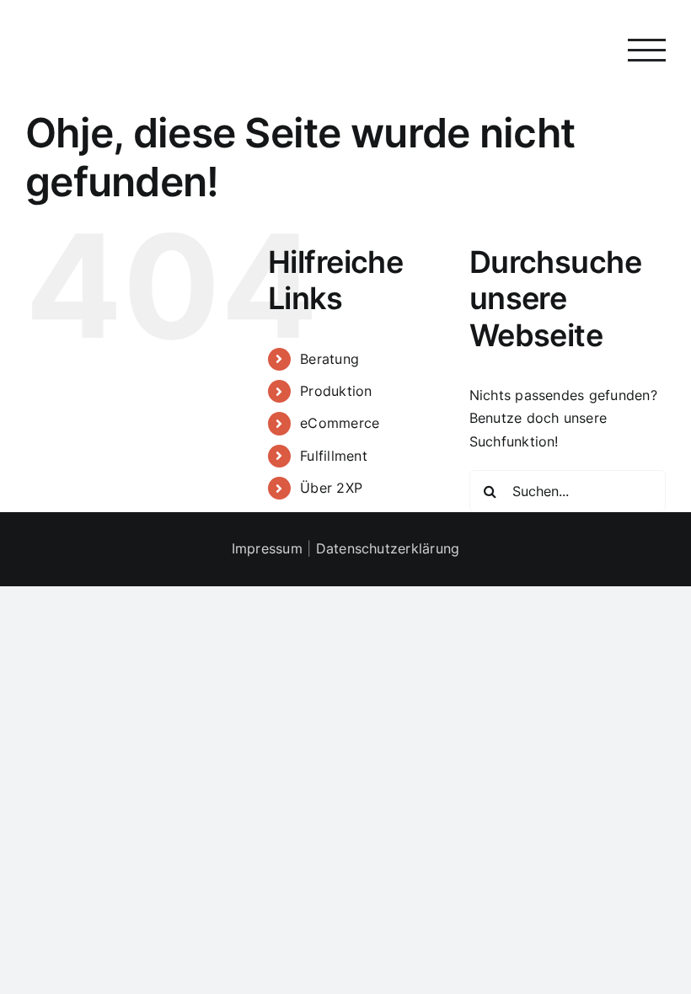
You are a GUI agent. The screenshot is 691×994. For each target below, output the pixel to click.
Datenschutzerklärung (388, 548)
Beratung (329, 358)
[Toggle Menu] (646, 50)
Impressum (267, 548)
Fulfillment (333, 455)
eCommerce (339, 422)
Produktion (336, 390)
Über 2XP (331, 487)
